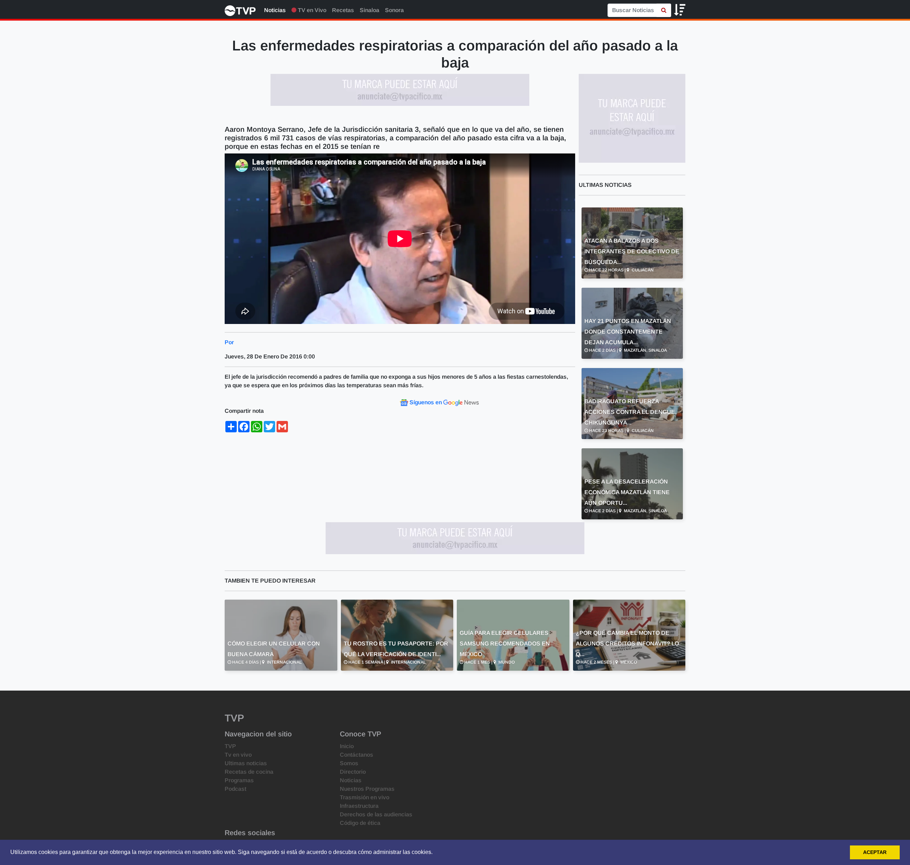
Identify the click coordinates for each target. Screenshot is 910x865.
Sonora (394, 10)
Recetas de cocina (249, 772)
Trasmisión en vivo (364, 797)
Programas (239, 780)
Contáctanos (356, 755)
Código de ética (360, 823)
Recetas (343, 10)
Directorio (353, 772)
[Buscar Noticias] (664, 10)
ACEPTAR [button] (875, 852)
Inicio (347, 746)
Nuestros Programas (367, 789)
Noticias (275, 10)
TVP (230, 746)
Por (229, 342)
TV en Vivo (311, 10)
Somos (349, 763)
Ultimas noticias (246, 763)
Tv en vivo (238, 755)
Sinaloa (369, 10)
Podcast (235, 789)
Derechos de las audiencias (376, 814)
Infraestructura (359, 806)
